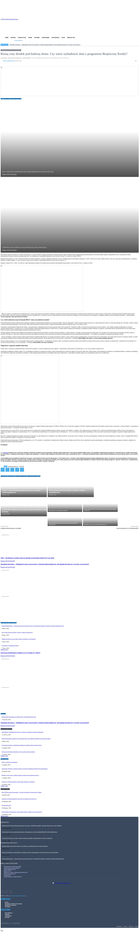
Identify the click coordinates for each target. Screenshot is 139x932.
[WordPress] (17, 470)
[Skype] (32, 41)
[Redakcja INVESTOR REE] (2, 61)
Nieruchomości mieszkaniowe (6, 50)
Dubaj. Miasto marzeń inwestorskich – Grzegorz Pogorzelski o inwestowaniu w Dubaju (21, 792)
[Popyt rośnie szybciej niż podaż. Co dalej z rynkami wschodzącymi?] (71, 488)
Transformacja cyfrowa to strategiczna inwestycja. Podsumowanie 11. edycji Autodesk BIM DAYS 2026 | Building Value (29, 832)
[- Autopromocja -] (69, 545)
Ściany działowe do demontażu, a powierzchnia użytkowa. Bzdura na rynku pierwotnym (22, 812)
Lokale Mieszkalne (17, 50)
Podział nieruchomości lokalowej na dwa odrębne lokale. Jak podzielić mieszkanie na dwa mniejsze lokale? (26, 738)
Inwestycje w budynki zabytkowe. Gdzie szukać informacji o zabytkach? (18, 781)
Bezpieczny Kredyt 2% (13, 466)
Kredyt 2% (21, 466)
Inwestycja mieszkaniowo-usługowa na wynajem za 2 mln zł (20, 653)
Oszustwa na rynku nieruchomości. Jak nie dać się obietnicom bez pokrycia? (19, 798)
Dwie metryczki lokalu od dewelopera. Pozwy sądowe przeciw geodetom (18, 751)
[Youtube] (34, 41)
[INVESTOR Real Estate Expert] (69, 26)
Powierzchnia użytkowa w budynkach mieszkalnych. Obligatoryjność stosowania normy (22, 745)
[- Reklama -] (69, 607)
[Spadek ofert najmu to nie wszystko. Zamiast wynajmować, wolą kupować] (24, 507)
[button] (41, 41)
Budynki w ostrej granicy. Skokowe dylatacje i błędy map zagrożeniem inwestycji (20, 775)
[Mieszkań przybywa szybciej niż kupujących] (100, 519)
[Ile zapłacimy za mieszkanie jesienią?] (65, 505)
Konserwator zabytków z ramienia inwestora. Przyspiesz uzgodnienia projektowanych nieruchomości (25, 768)
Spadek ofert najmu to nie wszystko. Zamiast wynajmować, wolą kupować (19, 639)
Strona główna (4, 58)
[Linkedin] (29, 41)
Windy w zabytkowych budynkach (9, 762)
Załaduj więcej (4, 649)
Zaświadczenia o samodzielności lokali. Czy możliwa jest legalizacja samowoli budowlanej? (22, 732)
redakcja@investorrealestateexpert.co (18, 895)
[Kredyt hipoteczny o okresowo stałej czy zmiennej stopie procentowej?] (65, 519)
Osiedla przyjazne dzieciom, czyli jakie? (11, 528)
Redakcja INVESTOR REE (8, 60)
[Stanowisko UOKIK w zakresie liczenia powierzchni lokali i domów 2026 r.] (70, 215)
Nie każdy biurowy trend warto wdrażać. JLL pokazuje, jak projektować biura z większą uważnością (25, 846)
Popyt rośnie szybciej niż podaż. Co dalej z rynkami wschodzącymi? (17, 632)
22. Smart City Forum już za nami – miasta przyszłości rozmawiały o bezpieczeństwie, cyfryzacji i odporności (27, 838)
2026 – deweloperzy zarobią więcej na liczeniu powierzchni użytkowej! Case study (27, 558)
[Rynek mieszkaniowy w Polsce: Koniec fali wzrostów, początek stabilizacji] (100, 505)
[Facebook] (24, 41)
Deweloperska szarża (6, 805)
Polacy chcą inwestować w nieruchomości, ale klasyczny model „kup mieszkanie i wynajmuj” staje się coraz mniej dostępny (30, 852)
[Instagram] (26, 41)
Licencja (5, 452)
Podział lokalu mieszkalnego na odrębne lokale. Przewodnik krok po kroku (19, 717)
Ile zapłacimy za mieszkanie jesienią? (10, 645)
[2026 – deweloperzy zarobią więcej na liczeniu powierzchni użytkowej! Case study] (70, 139)
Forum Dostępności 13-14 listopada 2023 (127, 528)
